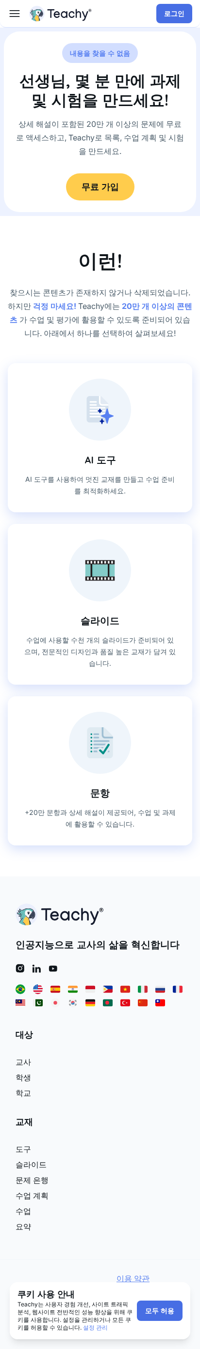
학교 (23, 1093)
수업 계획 (32, 1195)
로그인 (174, 13)
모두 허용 (159, 1310)
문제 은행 (32, 1180)
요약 (23, 1226)
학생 (23, 1077)
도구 (23, 1149)
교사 (23, 1062)
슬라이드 (31, 1164)
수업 (23, 1211)
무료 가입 (100, 186)
